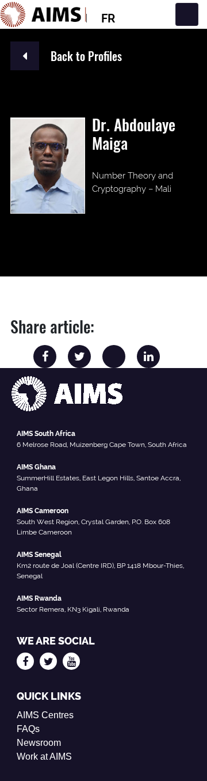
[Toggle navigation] (186, 14)
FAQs (28, 729)
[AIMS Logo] (43, 14)
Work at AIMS (44, 756)
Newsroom (39, 743)
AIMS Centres (45, 715)
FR (108, 18)
